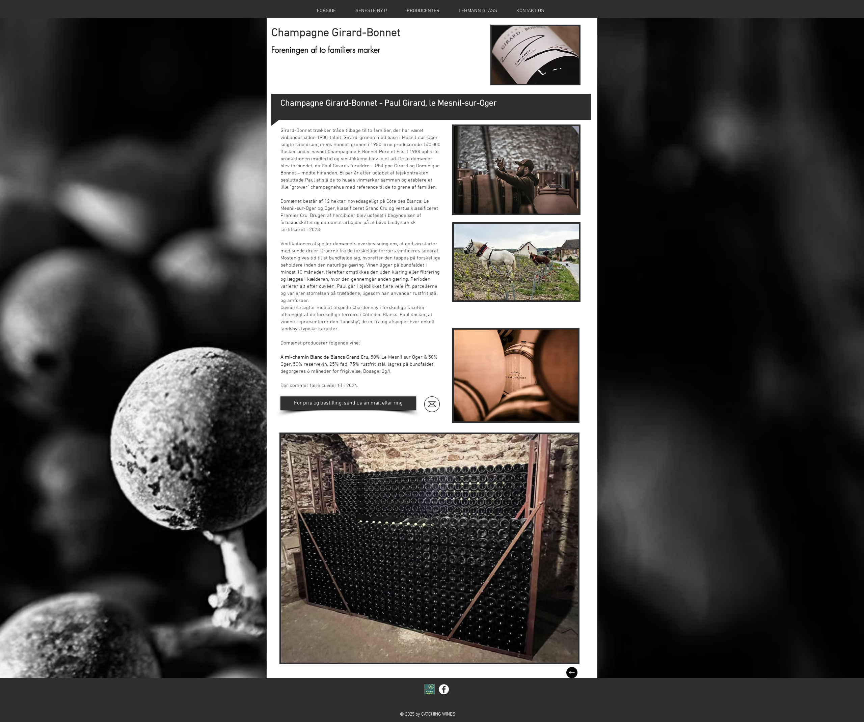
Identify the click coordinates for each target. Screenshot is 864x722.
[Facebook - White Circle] (444, 689)
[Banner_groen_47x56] (430, 689)
